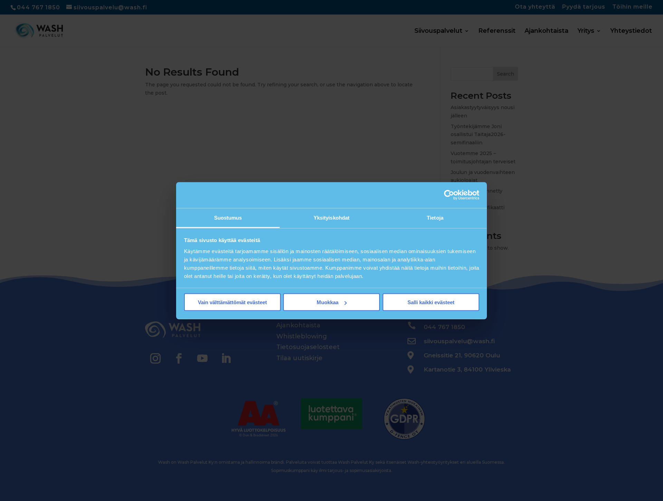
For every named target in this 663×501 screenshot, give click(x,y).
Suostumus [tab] (228, 217)
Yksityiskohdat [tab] (331, 217)
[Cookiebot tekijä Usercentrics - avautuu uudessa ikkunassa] (449, 195)
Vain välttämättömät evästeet (232, 302)
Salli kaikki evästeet (430, 302)
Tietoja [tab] (435, 217)
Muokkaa (327, 302)
